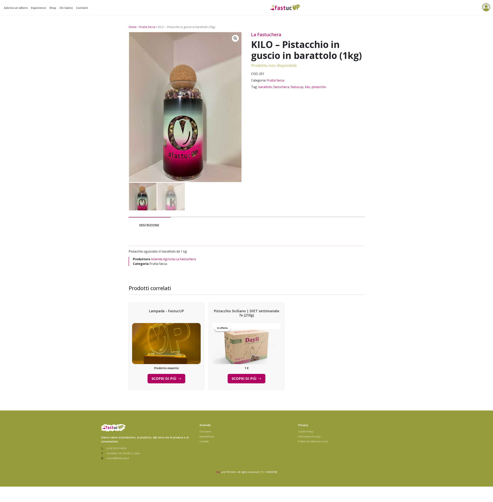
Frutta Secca (147, 27)
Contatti (82, 8)
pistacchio (319, 87)
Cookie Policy (306, 431)
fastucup (297, 87)
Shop (52, 8)
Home (133, 27)
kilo (307, 87)
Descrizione (149, 225)
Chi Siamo (66, 8)
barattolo (265, 87)
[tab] (149, 225)
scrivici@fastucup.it (117, 458)
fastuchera (281, 87)
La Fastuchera (266, 34)
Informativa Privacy (309, 436)
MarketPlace (207, 436)
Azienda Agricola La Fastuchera (173, 259)
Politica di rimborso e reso (313, 441)
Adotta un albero (16, 8)
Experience (38, 8)
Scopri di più (164, 378)
